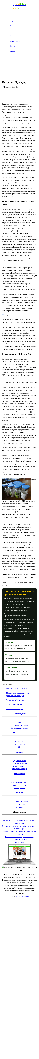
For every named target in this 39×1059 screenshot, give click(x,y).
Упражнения (14, 36)
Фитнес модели (19, 744)
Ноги (16, 788)
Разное (12, 51)
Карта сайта (19, 842)
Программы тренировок (19, 725)
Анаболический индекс (14, 709)
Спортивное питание (19, 763)
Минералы (16, 769)
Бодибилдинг (15, 21)
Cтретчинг (19, 807)
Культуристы (19, 741)
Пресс (13, 782)
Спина (24, 785)
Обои (19, 747)
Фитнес (12, 26)
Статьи (19, 722)
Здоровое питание (19, 761)
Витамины (23, 766)
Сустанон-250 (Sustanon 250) (16, 688)
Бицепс (25, 782)
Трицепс (19, 782)
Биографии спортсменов (19, 728)
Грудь (14, 785)
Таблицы (23, 769)
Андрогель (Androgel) (14, 704)
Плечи (19, 785)
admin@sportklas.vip (22, 896)
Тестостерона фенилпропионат (17, 700)
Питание (13, 31)
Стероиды (15, 766)
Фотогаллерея (15, 41)
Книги (12, 46)
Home (12, 16)
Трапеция (21, 788)
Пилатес (22, 804)
